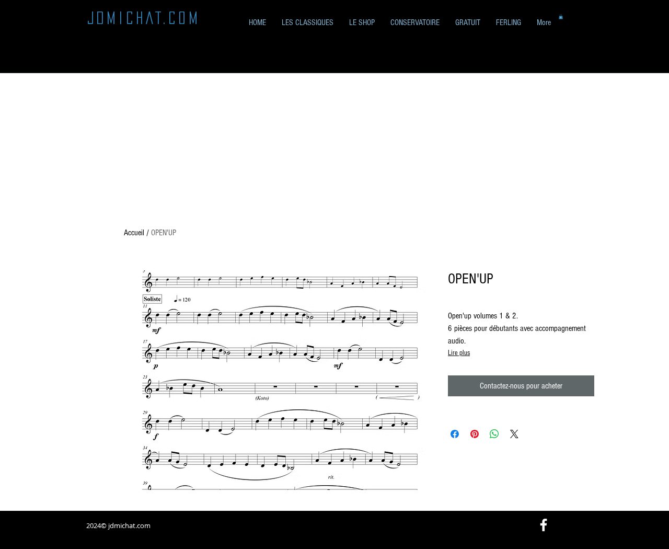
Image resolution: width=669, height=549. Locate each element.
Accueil (134, 232)
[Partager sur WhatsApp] (494, 434)
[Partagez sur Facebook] (454, 434)
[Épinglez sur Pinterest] (474, 434)
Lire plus (459, 353)
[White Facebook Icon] (543, 525)
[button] (467, 22)
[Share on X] (514, 434)
